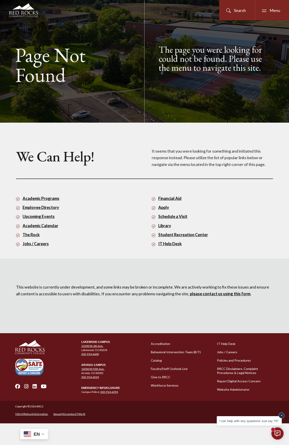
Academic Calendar (40, 225)
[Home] (45, 347)
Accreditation (160, 344)
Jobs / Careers (36, 243)
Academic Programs (41, 198)
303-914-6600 (90, 354)
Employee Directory (41, 207)
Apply (163, 207)
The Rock (31, 234)
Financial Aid (170, 198)
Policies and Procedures (234, 360)
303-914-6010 (90, 377)
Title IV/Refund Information (31, 414)
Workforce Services (165, 385)
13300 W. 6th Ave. (92, 346)
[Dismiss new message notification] (281, 415)
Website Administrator (233, 389)
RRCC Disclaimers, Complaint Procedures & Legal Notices (237, 371)
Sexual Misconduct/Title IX (69, 414)
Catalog (156, 360)
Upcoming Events (39, 216)
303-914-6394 (109, 392)
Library (164, 225)
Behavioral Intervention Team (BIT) (176, 352)
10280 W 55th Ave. (93, 369)
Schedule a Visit (172, 216)
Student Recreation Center (183, 234)
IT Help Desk (170, 243)
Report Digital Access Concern (239, 381)
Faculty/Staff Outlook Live (169, 369)
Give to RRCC (160, 377)
